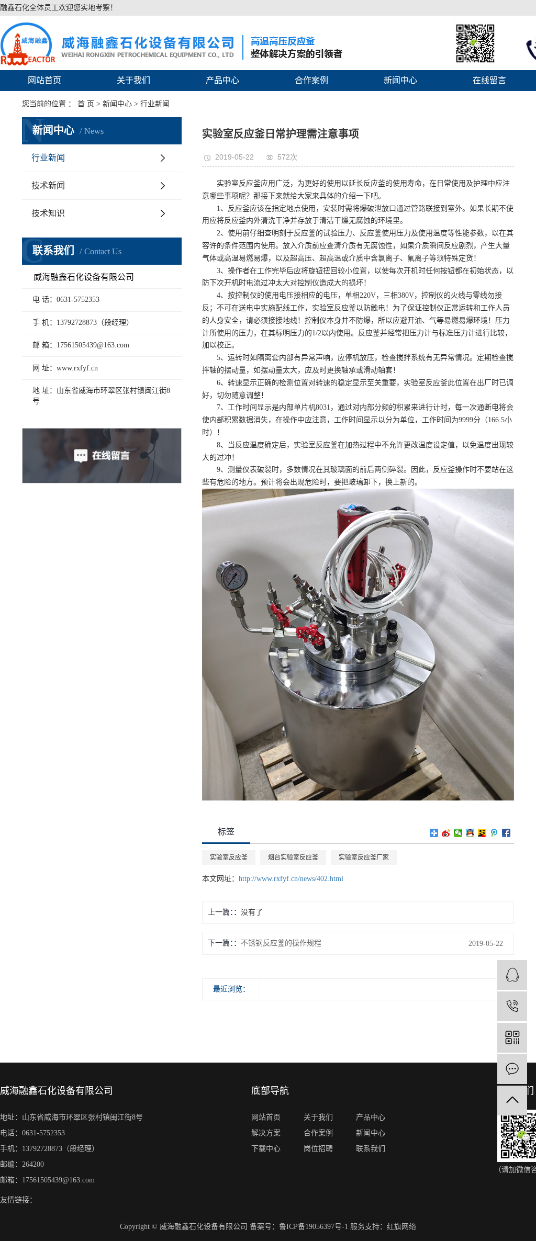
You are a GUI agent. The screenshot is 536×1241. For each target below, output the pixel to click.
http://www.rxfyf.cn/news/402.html (291, 879)
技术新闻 (48, 185)
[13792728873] (512, 1006)
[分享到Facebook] (506, 833)
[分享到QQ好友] (470, 833)
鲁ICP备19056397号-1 (313, 1227)
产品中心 (222, 80)
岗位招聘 (318, 1149)
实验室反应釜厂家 (364, 857)
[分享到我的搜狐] (482, 833)
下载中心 (266, 1149)
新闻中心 (400, 80)
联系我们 (370, 1149)
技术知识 (48, 213)
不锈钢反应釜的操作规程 (281, 943)
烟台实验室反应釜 (293, 857)
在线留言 (489, 80)
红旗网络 (401, 1227)
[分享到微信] (458, 833)
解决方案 (266, 1133)
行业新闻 (48, 157)
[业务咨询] (512, 975)
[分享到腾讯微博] (494, 833)
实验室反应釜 (229, 857)
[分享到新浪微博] (446, 833)
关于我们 (133, 80)
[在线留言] (512, 1069)
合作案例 (311, 80)
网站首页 (44, 80)
